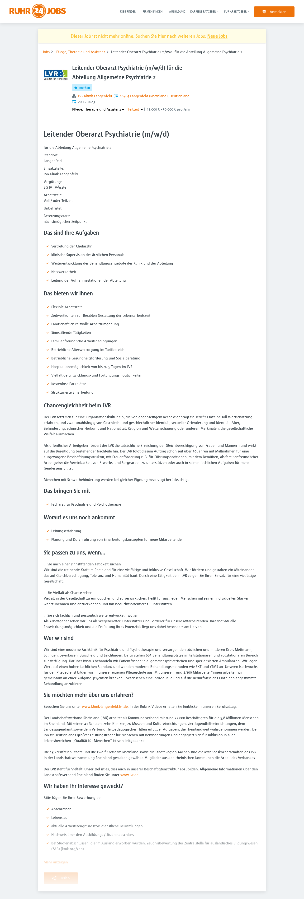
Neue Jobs (217, 36)
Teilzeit (133, 109)
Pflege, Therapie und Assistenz (80, 51)
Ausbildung (177, 11)
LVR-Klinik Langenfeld (95, 95)
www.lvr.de (129, 774)
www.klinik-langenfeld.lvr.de (105, 706)
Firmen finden (152, 11)
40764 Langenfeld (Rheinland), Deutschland (155, 95)
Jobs (46, 51)
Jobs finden (128, 11)
